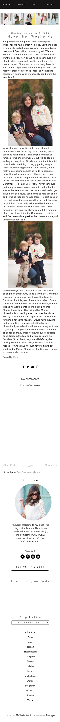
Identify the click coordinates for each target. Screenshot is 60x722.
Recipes (30, 691)
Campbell (30, 656)
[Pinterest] (28, 556)
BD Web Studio (24, 715)
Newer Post (51, 465)
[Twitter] (22, 556)
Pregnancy (30, 686)
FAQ (34, 4)
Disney (30, 661)
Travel (30, 700)
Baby (30, 637)
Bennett (30, 647)
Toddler (30, 695)
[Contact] (38, 556)
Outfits (30, 681)
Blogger (50, 715)
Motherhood (30, 676)
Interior (30, 671)
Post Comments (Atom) (28, 472)
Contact (50, 4)
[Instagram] (33, 556)
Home (6, 4)
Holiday (30, 666)
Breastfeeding (30, 652)
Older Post (9, 465)
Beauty (30, 642)
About (21, 4)
